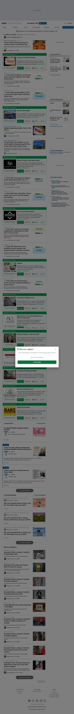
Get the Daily (37, 362)
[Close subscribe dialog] (55, 349)
